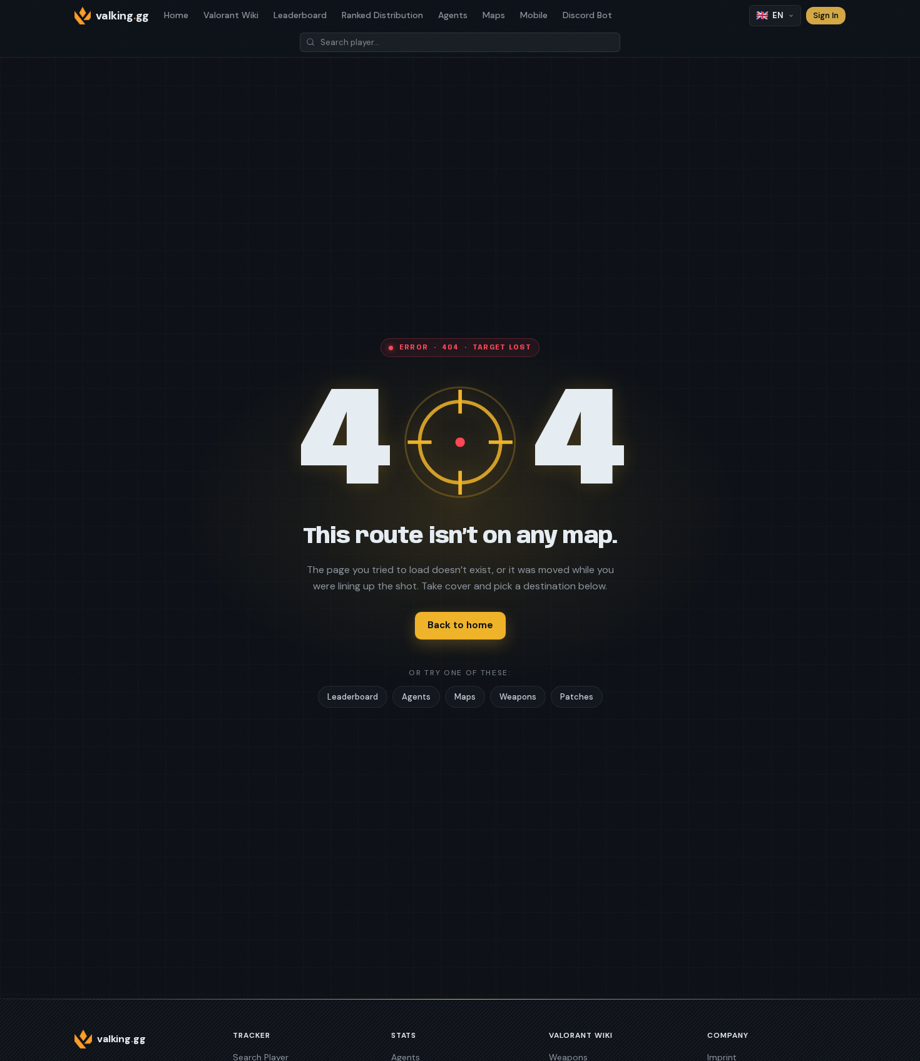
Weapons (517, 696)
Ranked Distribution (382, 15)
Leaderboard (300, 15)
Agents (453, 15)
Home (176, 15)
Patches (576, 696)
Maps (494, 15)
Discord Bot (587, 15)
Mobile (534, 15)
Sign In (826, 15)
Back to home (460, 625)
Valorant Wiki (230, 15)
